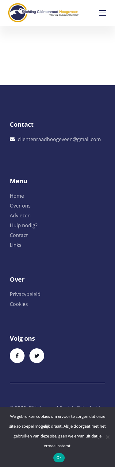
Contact (19, 235)
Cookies (19, 304)
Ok (59, 457)
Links (15, 245)
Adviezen (20, 215)
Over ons (20, 205)
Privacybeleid (25, 294)
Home (17, 195)
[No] (107, 437)
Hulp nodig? (23, 225)
